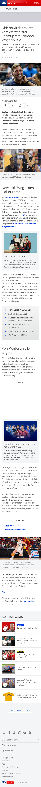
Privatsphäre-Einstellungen (12, 774)
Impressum (6, 761)
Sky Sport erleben (10, 739)
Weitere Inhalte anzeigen (20, 710)
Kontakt (5, 770)
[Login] (26, 3)
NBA (23, 215)
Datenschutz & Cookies (10, 767)
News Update (28, 601)
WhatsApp (29, 732)
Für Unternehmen (10, 745)
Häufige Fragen (7, 758)
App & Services (9, 750)
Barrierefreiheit (7, 777)
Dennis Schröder (12, 197)
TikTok (14, 732)
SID (3, 592)
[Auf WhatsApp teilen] (20, 105)
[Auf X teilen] (12, 105)
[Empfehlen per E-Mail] (27, 105)
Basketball (11, 9)
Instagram (19, 732)
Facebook (9, 732)
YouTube (24, 732)
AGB (3, 764)
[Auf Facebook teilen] (5, 105)
